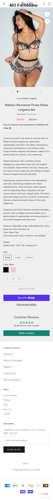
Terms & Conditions (12, 379)
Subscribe (14, 449)
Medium (29, 257)
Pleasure (7, 400)
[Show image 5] (29, 91)
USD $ (25, 463)
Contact (6, 414)
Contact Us (8, 354)
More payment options (26, 304)
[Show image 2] (20, 91)
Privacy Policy (9, 373)
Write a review (26, 333)
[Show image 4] (26, 91)
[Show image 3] (23, 91)
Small (7, 257)
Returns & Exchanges (12, 360)
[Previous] (12, 91)
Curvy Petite (35, 470)
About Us (7, 409)
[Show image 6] (32, 91)
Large (17, 257)
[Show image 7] (35, 91)
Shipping (7, 366)
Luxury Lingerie (10, 395)
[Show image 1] (17, 91)
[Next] (40, 91)
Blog (5, 404)
